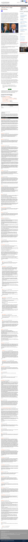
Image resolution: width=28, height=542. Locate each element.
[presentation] (21, 11)
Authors (10, 5)
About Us (1, 5)
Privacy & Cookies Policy (7, 538)
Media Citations (23, 5)
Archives (16, 5)
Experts (7, 5)
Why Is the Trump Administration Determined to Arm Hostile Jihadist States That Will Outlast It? (23, 26)
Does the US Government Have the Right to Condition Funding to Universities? (9, 99)
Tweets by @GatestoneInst (22, 53)
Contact (27, 5)
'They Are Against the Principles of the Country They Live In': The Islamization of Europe (23, 16)
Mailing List (19, 5)
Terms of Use (2, 538)
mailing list (2, 103)
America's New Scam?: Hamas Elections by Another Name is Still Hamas (23, 22)
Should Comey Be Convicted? (5, 97)
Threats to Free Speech (22, 40)
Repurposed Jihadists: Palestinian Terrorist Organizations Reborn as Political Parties (23, 30)
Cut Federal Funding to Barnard (5, 100)
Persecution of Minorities (22, 39)
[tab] (22, 11)
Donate (13, 5)
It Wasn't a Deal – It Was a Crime (6, 101)
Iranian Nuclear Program (22, 36)
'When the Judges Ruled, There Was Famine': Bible (8, 98)
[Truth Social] (2, 11)
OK (23, 540)
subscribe (9, 102)
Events (4, 5)
